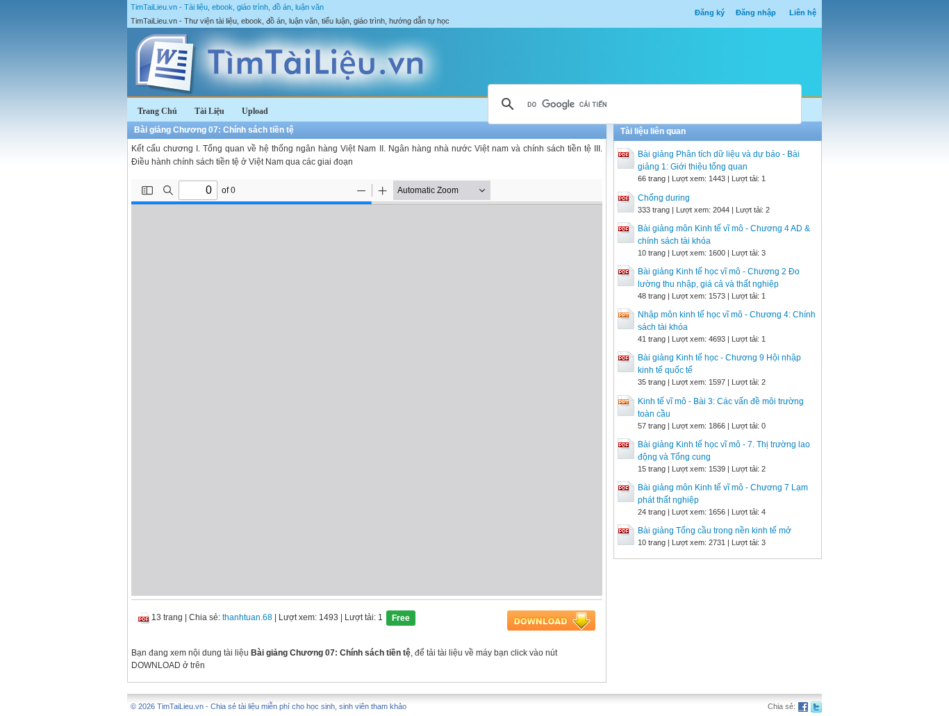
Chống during (664, 198)
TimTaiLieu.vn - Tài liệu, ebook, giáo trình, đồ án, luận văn (227, 7)
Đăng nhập (756, 12)
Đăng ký (710, 12)
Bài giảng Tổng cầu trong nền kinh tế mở (714, 530)
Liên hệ (802, 12)
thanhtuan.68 (247, 617)
